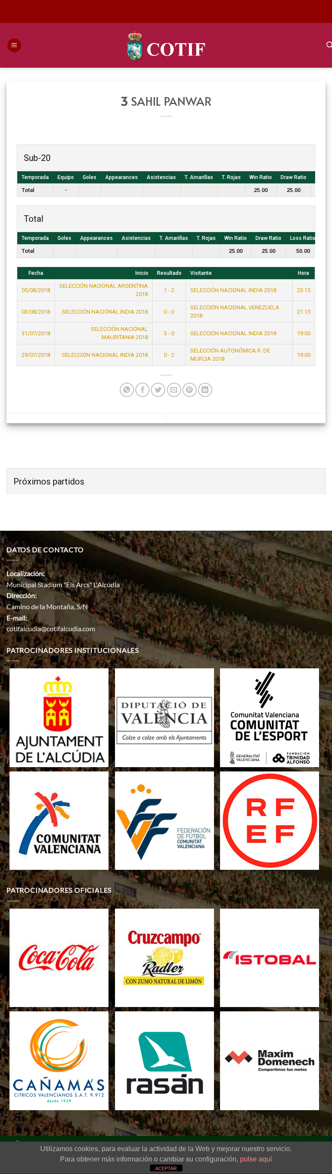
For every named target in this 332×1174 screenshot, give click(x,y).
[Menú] (14, 45)
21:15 (303, 311)
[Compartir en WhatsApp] (127, 390)
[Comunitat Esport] (269, 716)
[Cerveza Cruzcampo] (164, 957)
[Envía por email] (174, 390)
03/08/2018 (36, 311)
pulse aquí (256, 1159)
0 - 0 (169, 311)
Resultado (169, 273)
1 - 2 (169, 290)
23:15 (303, 290)
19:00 (303, 333)
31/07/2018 (36, 333)
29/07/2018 (36, 355)
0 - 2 (169, 355)
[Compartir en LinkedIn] (205, 390)
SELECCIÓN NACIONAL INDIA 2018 (233, 290)
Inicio (141, 273)
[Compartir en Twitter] (158, 390)
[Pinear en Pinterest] (189, 390)
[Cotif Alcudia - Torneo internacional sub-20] (166, 45)
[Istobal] (269, 957)
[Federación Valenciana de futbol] (164, 819)
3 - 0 (169, 333)
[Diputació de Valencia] (164, 716)
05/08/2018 (36, 290)
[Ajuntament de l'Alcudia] (59, 716)
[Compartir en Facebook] (142, 390)
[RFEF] (269, 819)
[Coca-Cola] (59, 957)
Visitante (201, 273)
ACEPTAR (166, 1168)
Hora (303, 273)
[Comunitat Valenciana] (59, 819)
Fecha (36, 273)
